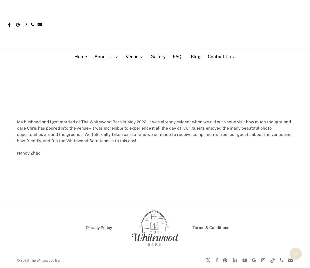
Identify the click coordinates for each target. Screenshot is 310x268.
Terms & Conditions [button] (210, 227)
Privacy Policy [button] (99, 227)
